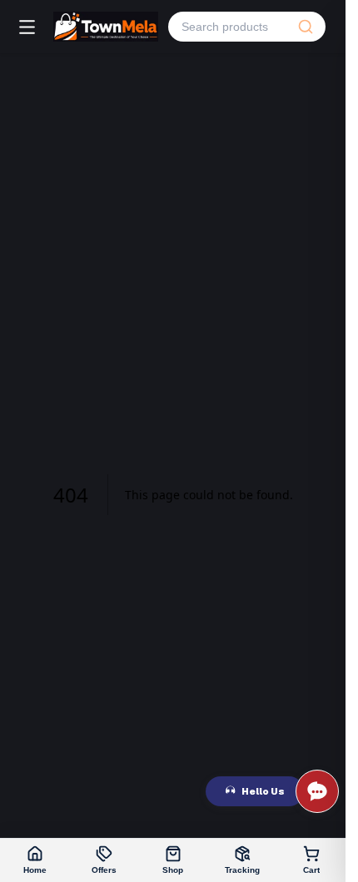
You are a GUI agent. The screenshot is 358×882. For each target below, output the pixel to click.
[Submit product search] (306, 27)
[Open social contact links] (317, 791)
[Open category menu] (26, 26)
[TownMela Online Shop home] (105, 27)
